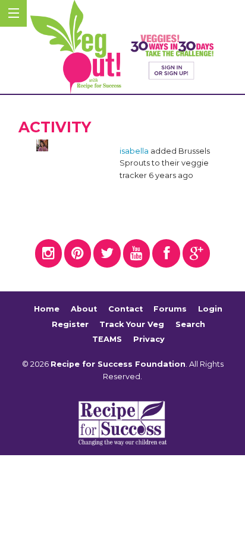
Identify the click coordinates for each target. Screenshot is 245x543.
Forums (170, 308)
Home (46, 308)
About (84, 308)
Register (70, 324)
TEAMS (107, 339)
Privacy (149, 339)
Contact (125, 308)
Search (190, 324)
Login (210, 308)
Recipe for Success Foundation (118, 364)
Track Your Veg (131, 324)
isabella (134, 151)
